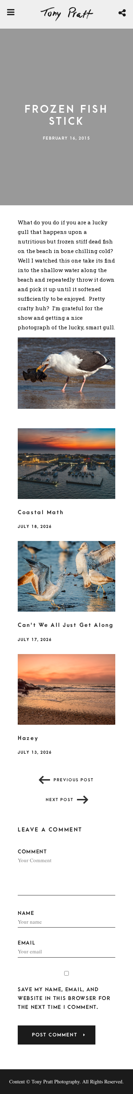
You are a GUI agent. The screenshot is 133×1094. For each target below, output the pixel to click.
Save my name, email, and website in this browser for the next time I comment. (64, 998)
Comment (32, 852)
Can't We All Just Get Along (66, 625)
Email (26, 943)
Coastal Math (40, 512)
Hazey (28, 738)
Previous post (74, 780)
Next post (59, 800)
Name (26, 913)
